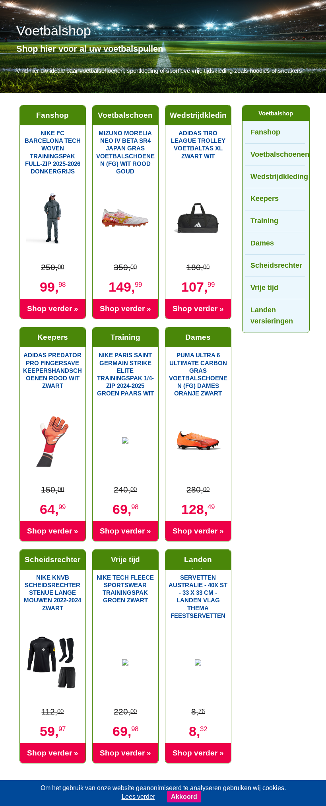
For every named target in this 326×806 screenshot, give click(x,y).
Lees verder (138, 796)
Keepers (264, 198)
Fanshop (265, 132)
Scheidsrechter (276, 265)
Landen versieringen (271, 315)
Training (264, 221)
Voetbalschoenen (277, 154)
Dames (262, 243)
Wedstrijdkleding (277, 177)
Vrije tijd (264, 288)
